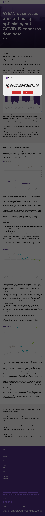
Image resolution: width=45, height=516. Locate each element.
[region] (22, 85)
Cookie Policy (7, 87)
